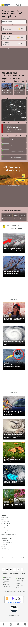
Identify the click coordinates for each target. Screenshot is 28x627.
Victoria (16, 219)
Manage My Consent (6, 527)
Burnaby (22, 219)
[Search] (17, 5)
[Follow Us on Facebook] (3, 569)
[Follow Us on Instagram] (7, 569)
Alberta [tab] (16, 215)
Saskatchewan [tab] (23, 215)
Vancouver (5, 219)
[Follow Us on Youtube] (11, 569)
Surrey (11, 219)
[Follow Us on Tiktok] (14, 569)
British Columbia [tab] (7, 215)
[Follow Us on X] (22, 569)
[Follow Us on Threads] (18, 569)
